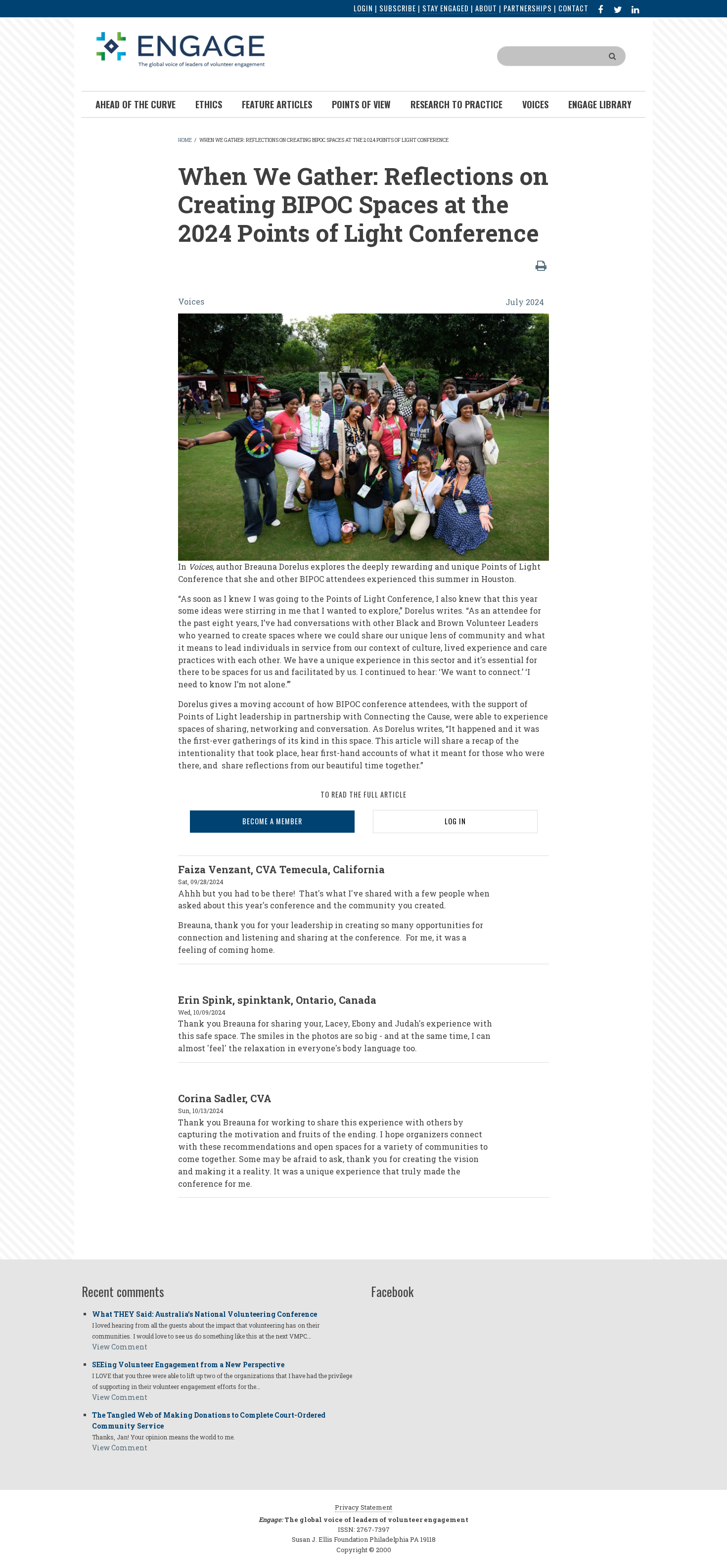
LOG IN (455, 821)
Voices (191, 301)
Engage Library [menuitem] (600, 104)
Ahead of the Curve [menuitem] (135, 104)
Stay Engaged (445, 8)
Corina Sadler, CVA (225, 1098)
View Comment (119, 1346)
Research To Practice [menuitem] (456, 104)
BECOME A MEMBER (272, 821)
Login (363, 8)
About (486, 8)
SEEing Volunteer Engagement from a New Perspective (188, 1364)
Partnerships (527, 8)
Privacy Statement (363, 1507)
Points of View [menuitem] (361, 104)
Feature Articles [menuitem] (277, 104)
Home (185, 140)
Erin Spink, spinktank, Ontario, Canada (277, 999)
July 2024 (524, 302)
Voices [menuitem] (535, 104)
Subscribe (397, 8)
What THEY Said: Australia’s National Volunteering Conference (204, 1314)
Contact (573, 8)
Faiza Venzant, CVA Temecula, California (281, 869)
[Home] (180, 49)
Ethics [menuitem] (208, 104)
